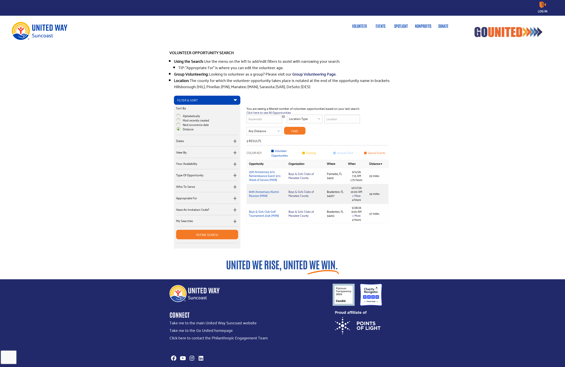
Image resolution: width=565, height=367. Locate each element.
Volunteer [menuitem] (359, 26)
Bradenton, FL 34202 (335, 213)
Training (311, 152)
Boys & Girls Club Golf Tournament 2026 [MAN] (264, 214)
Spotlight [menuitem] (401, 26)
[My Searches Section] (235, 221)
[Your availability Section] (235, 164)
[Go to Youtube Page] (182, 358)
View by (181, 152)
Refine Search (207, 235)
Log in (542, 11)
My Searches (184, 221)
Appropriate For (186, 198)
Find (294, 131)
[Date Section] (235, 141)
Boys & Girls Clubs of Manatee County (301, 176)
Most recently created (196, 120)
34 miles (374, 193)
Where (331, 163)
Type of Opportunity (189, 175)
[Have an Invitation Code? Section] (235, 210)
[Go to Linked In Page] (200, 358)
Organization (296, 163)
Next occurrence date (196, 125)
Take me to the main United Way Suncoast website (213, 322)
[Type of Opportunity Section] (235, 175)
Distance (188, 129)
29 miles (374, 175)
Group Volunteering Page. (314, 74)
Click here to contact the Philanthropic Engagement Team (219, 337)
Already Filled (345, 152)
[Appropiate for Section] (235, 198)
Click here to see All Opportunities (269, 112)
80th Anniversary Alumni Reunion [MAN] (264, 194)
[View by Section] (235, 152)
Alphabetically (191, 116)
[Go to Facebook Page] (173, 358)
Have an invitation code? (192, 210)
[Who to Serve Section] (235, 187)
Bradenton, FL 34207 (335, 193)
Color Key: (254, 152)
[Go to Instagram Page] (191, 358)
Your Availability (186, 164)
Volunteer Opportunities (279, 153)
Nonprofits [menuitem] (423, 26)
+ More (356, 196)
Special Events (376, 152)
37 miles (374, 213)
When (352, 163)
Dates (180, 141)
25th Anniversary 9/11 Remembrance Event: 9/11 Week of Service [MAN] (265, 176)
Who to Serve (185, 187)
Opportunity (256, 163)
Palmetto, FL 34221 (334, 175)
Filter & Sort (187, 100)
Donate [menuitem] (443, 26)
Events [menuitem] (380, 26)
